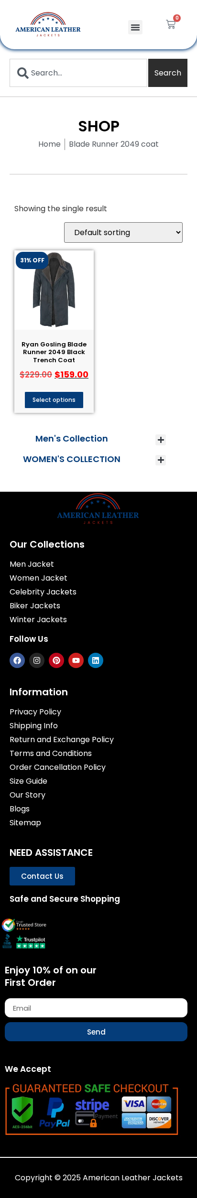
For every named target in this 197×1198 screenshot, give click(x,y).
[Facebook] (17, 660)
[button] (135, 27)
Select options (54, 400)
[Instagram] (36, 660)
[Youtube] (76, 660)
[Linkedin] (95, 660)
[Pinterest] (56, 660)
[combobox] (78, 73)
